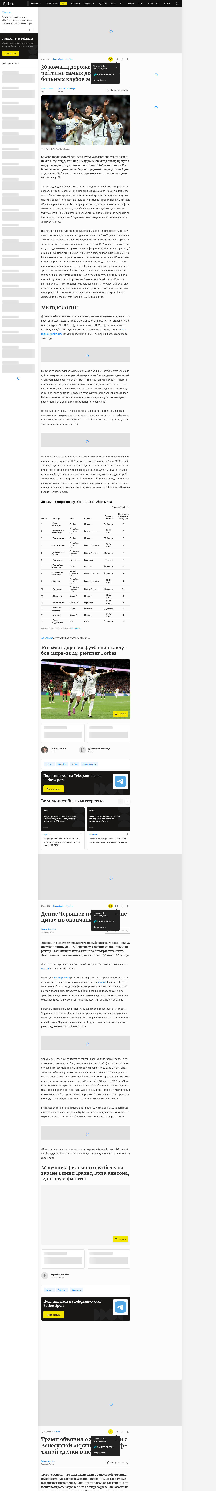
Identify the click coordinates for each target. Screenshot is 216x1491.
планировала (62, 999)
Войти (167, 3)
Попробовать (99, 70)
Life (121, 3)
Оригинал (47, 659)
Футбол (47, 856)
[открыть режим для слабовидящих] (110, 49)
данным (102, 1004)
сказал (45, 990)
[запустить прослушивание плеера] (116, 49)
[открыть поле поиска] (177, 3)
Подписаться (53, 810)
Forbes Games (55, 3)
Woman (131, 3)
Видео (113, 3)
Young (150, 3)
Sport (140, 3)
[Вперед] (135, 755)
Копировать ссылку (119, 80)
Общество (93, 856)
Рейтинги (75, 3)
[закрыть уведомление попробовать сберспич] (116, 58)
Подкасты (102, 3)
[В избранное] (81, 856)
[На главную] (8, 3)
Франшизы (89, 3)
